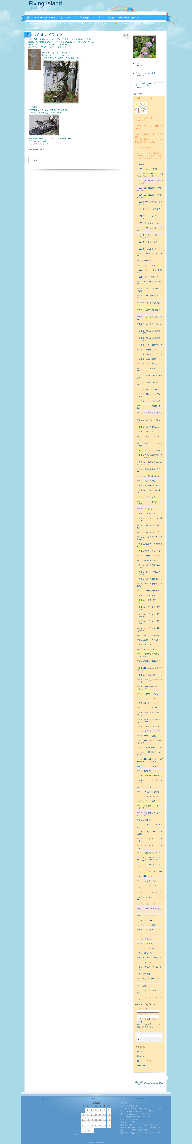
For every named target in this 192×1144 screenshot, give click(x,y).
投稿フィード (142, 1056)
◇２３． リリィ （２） (146, 881)
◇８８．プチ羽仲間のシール (148, 485)
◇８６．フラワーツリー (147, 497)
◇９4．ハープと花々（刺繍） (149, 450)
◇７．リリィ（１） (145, 962)
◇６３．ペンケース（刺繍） (148, 635)
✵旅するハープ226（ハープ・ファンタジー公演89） (141, 1133)
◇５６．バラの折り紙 (146, 675)
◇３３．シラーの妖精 (146, 801)
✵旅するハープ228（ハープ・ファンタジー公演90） (141, 1127)
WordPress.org (143, 1066)
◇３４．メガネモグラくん (148, 796)
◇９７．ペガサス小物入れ (148, 427)
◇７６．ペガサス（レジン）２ (149, 556)
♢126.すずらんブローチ (147, 249)
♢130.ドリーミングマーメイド (149, 223)
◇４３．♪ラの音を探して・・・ (150, 747)
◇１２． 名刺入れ (144, 939)
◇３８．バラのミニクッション (149, 775)
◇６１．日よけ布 (144, 645)
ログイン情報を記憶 (147, 1019)
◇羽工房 (42, 149)
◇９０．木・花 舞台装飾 (148, 476)
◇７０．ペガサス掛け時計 (148, 591)
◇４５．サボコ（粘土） (147, 736)
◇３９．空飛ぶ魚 (144, 771)
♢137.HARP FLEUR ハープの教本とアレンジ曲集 (141, 1109)
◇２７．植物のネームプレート (149, 853)
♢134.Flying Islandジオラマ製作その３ (136, 1117)
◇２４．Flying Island (146, 876)
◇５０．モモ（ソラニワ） (148, 708)
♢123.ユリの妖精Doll (146, 265)
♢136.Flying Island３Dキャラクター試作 (136, 1111)
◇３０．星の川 (143, 820)
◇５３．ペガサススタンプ (148, 694)
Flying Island (45, 3)
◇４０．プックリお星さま (148, 766)
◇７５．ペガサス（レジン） (148, 560)
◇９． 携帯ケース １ (145, 953)
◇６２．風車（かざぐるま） (148, 640)
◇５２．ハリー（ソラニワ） (148, 698)
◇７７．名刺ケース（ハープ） (149, 551)
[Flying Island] (28, 17)
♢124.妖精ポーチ (144, 261)
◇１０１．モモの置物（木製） (149, 401)
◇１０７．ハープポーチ (147, 364)
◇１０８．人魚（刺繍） (147, 359)
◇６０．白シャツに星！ (147, 649)
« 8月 (76, 1135)
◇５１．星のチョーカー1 (147, 703)
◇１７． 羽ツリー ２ (145, 916)
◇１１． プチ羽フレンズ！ (148, 944)
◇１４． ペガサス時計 (146, 930)
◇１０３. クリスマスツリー (148, 389)
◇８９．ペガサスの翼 (146, 481)
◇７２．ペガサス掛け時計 (148, 579)
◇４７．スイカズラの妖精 (148, 726)
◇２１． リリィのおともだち (149, 892)
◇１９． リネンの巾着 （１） (149, 904)
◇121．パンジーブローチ (147, 277)
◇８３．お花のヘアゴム (147, 513)
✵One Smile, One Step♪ (129, 1119)
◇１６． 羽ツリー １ (145, 920)
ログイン (140, 1052)
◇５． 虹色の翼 (143, 974)
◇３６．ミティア (144, 787)
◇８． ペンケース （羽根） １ (149, 958)
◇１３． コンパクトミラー (148, 934)
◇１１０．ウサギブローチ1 (148, 350)
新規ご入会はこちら (145, 1027)
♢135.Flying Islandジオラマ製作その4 (135, 1114)
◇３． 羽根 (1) (143, 986)
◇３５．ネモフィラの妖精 (148, 792)
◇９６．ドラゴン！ (145, 432)
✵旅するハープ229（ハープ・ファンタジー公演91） (141, 1125)
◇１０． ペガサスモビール (148, 948)
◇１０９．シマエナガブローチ (149, 354)
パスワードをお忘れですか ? (148, 1024)
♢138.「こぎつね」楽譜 (147, 169)
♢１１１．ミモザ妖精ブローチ (149, 345)
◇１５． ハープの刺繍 (146, 925)
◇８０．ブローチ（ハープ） (148, 532)
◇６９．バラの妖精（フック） (149, 595)
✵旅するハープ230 (127, 1122)
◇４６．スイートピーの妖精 (148, 731)
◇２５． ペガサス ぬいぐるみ (150, 871)
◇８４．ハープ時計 (145, 509)
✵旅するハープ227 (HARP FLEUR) (134, 1130)
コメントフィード (144, 1061)
